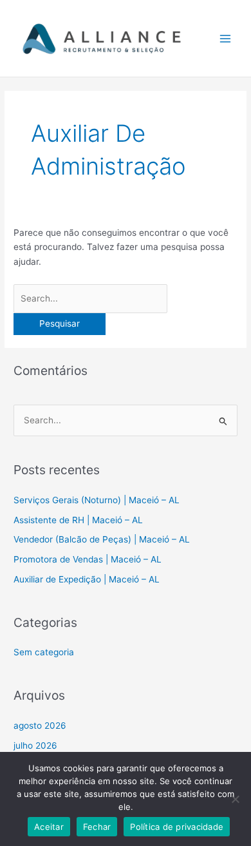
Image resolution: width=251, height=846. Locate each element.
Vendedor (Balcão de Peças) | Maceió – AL (102, 539)
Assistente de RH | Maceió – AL (78, 520)
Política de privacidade (176, 827)
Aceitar (49, 827)
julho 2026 (35, 745)
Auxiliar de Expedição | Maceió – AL (87, 579)
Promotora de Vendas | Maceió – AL (88, 559)
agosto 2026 (40, 725)
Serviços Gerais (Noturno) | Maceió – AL (97, 500)
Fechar (97, 827)
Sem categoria (44, 652)
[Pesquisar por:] (90, 298)
